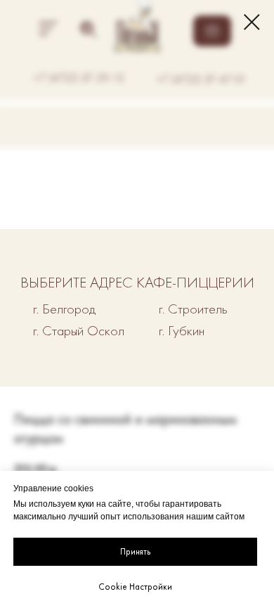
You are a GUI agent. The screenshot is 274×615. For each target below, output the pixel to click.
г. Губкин (181, 330)
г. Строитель (193, 308)
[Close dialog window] (252, 22)
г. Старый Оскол (78, 330)
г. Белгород (64, 308)
